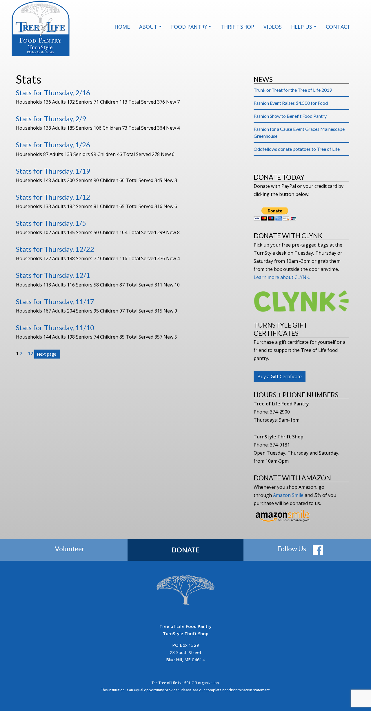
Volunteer (70, 549)
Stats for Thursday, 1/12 (53, 197)
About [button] (148, 26)
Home (122, 26)
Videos (272, 26)
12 (30, 353)
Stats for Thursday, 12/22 (55, 249)
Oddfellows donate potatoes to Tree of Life (297, 149)
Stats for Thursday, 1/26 (53, 144)
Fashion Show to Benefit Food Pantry (290, 116)
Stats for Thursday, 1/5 (51, 223)
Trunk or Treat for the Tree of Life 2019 (293, 90)
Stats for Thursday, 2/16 (53, 92)
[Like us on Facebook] (317, 549)
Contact (338, 26)
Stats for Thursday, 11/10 (55, 327)
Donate (185, 550)
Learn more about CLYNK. (282, 277)
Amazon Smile (288, 495)
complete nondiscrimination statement (238, 690)
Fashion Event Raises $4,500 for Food (291, 103)
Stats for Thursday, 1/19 (53, 171)
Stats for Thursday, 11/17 (55, 301)
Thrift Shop (237, 26)
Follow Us (291, 549)
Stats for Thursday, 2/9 (51, 118)
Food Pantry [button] (189, 26)
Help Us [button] (301, 26)
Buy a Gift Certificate (279, 376)
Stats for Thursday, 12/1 (53, 275)
